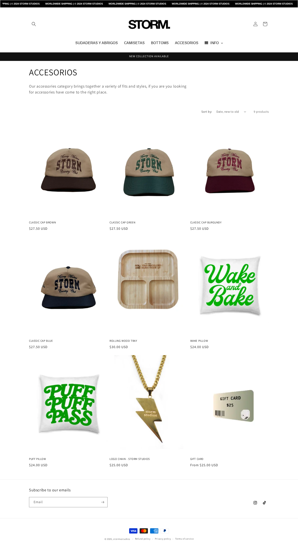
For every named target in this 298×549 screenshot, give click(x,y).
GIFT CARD (197, 459)
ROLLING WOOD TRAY (123, 341)
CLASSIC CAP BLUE (41, 341)
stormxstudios (121, 538)
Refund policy (143, 538)
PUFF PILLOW (37, 459)
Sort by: (206, 112)
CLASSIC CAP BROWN (42, 222)
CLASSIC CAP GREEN (122, 222)
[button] (34, 24)
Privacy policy (163, 538)
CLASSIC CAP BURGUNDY (206, 222)
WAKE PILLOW (199, 341)
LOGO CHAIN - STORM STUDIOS (130, 459)
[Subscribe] (102, 502)
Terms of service (184, 538)
